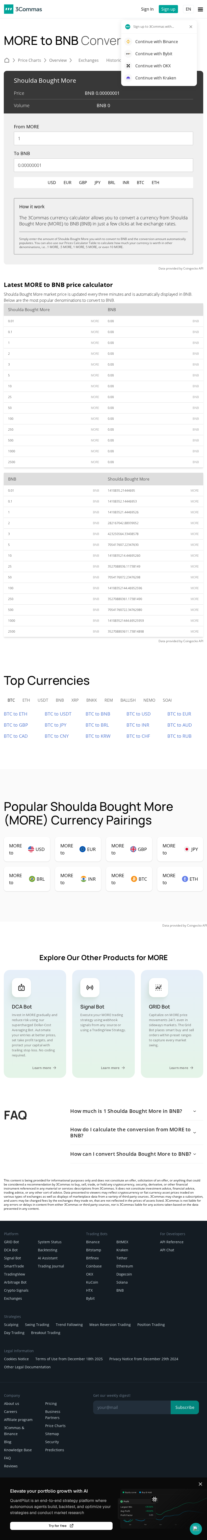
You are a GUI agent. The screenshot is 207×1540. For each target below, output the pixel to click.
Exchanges (13, 1298)
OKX (89, 1274)
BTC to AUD (179, 725)
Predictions (54, 1449)
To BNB (22, 153)
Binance (93, 1241)
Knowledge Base (18, 1449)
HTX (89, 1290)
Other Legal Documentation (27, 1367)
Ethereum (124, 1266)
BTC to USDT (58, 714)
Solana (122, 1282)
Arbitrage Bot (15, 1282)
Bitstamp (93, 1250)
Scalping (11, 1324)
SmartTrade (14, 1266)
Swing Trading (37, 1324)
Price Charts (55, 1425)
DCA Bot (11, 1250)
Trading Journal (51, 1266)
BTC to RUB (179, 736)
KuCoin (92, 1282)
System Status (50, 1241)
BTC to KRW (98, 736)
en (188, 9)
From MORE (26, 127)
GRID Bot (11, 1241)
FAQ (7, 1458)
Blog (7, 1441)
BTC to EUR (179, 714)
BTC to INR (137, 725)
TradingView (14, 1274)
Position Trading (151, 1324)
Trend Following (69, 1324)
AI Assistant (48, 1258)
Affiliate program (18, 1419)
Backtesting (47, 1250)
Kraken (122, 1250)
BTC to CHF (138, 736)
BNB (120, 1290)
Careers (10, 1411)
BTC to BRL (97, 725)
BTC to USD (138, 714)
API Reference (172, 1241)
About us (11, 1403)
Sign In (147, 9)
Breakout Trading (45, 1332)
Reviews (11, 1466)
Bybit (90, 1298)
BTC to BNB (98, 714)
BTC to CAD (16, 736)
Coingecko (190, 268)
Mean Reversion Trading (110, 1324)
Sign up (168, 9)
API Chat (167, 1250)
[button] (196, 1529)
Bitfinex (92, 1258)
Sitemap (52, 1433)
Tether (121, 1258)
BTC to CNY (57, 736)
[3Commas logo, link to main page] (23, 9)
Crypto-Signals (16, 1290)
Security (52, 1441)
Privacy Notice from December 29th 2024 (143, 1358)
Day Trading (14, 1332)
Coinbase (94, 1266)
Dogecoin (124, 1274)
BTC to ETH (15, 714)
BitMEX (122, 1241)
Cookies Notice (16, 1358)
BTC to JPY (55, 725)
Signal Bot (12, 1258)
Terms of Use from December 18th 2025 (69, 1358)
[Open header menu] (200, 9)
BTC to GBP (16, 725)
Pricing (51, 1403)
